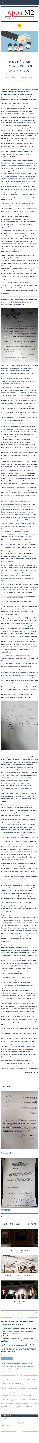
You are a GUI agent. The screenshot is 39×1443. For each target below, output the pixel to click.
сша (35, 1400)
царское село (19, 1403)
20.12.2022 (31, 77)
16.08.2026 (19, 1304)
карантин (23, 1384)
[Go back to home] (19, 13)
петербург (10, 1395)
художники (11, 1403)
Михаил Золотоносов (11, 77)
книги (31, 1384)
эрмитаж (28, 1407)
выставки (31, 1380)
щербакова (10, 1407)
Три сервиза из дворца (19, 1250)
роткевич (5, 1400)
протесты (17, 1395)
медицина (34, 1388)
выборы (24, 1380)
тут (33, 268)
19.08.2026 (19, 1252)
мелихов (3, 1392)
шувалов (4, 1407)
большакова (19, 1380)
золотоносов (9, 1217)
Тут (4, 1418)
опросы (25, 1392)
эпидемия (17, 1407)
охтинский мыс (32, 1392)
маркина (30, 1388)
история (17, 1384)
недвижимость (17, 1392)
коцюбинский (9, 1388)
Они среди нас (19, 1301)
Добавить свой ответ (6, 1353)
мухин (11, 1392)
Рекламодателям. (6, 1425)
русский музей (16, 1400)
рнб (15, 1217)
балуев (9, 1380)
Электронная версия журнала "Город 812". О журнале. (16, 1423)
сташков (29, 1399)
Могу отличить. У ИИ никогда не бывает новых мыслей (17, 1331)
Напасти (23, 77)
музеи (7, 1392)
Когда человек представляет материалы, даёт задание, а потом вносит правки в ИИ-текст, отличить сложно (18, 1344)
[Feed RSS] (2, 2)
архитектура (4, 1380)
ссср (23, 1400)
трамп (6, 1403)
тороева (3, 1403)
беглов (13, 1380)
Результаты (34, 1358)
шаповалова (27, 1403)
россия (32, 1395)
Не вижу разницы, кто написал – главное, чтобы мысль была (19, 1328)
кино (28, 1384)
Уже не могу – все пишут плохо (11, 1333)
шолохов (34, 1403)
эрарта (22, 1407)
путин (24, 1395)
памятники (4, 1395)
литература (20, 1388)
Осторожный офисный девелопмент (19, 1276)
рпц (10, 1400)
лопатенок (25, 1388)
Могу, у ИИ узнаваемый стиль (10, 1336)
